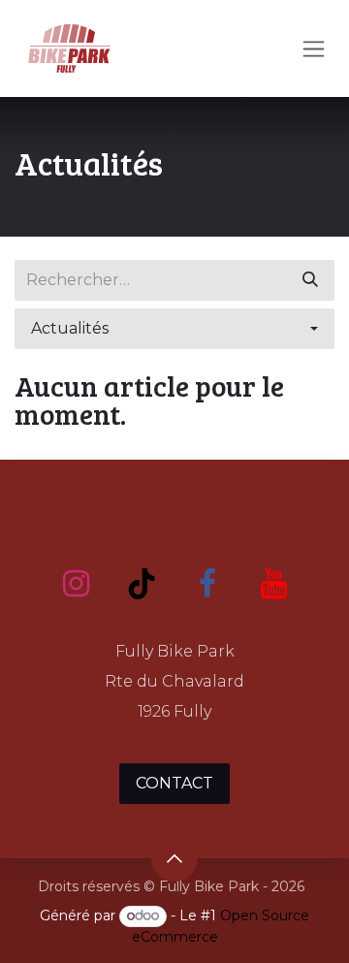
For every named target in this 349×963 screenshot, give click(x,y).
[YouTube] (273, 584)
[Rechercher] (310, 280)
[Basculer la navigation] (313, 49)
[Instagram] (76, 584)
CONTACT (174, 783)
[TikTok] (142, 584)
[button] (174, 328)
